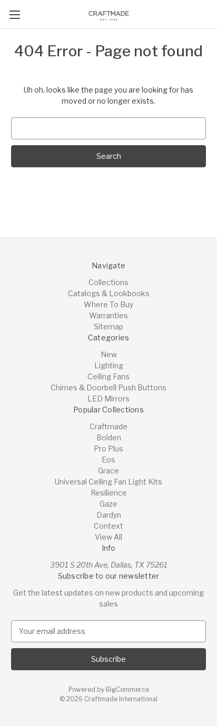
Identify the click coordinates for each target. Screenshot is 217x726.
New (109, 354)
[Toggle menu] (14, 14)
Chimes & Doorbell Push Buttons (108, 387)
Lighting (108, 365)
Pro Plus (108, 448)
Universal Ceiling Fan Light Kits (108, 481)
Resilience (109, 492)
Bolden (108, 437)
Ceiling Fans (108, 376)
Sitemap (108, 326)
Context (108, 525)
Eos (108, 459)
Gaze (108, 503)
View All (108, 536)
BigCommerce (127, 689)
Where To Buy (108, 304)
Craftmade (108, 426)
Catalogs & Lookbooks (109, 293)
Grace (108, 470)
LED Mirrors (108, 398)
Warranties (108, 315)
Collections (108, 282)
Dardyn (108, 514)
